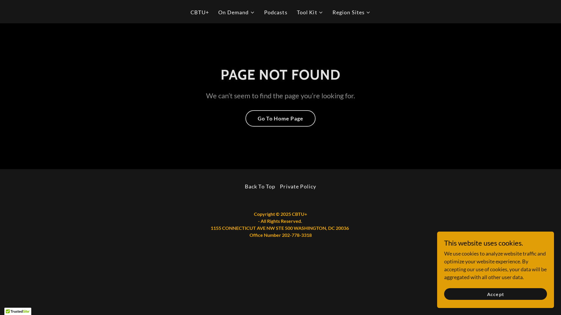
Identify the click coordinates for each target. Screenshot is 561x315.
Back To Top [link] (260, 186)
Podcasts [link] (276, 12)
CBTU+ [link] (200, 12)
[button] (236, 12)
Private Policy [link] (298, 186)
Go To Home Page (280, 118)
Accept (495, 294)
